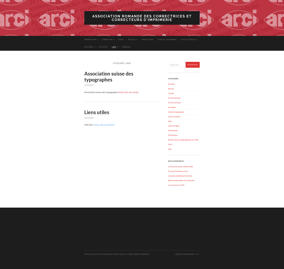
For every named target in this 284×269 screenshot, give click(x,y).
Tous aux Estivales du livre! (178, 171)
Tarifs (121, 39)
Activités (103, 47)
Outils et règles (188, 39)
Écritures (88, 47)
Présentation (90, 39)
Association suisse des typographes (108, 77)
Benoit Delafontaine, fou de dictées (181, 180)
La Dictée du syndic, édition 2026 (180, 166)
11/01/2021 (89, 85)
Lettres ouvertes (174, 116)
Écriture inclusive (174, 102)
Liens (114, 47)
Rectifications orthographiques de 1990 (183, 140)
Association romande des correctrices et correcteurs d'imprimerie (142, 18)
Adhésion (126, 47)
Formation (107, 39)
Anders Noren (188, 254)
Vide (170, 149)
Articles (131, 39)
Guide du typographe (167, 39)
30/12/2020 (89, 118)
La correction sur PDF (176, 185)
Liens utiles (96, 112)
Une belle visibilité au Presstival (180, 176)
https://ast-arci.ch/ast (128, 92)
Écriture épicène (174, 98)
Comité (171, 93)
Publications (147, 39)
